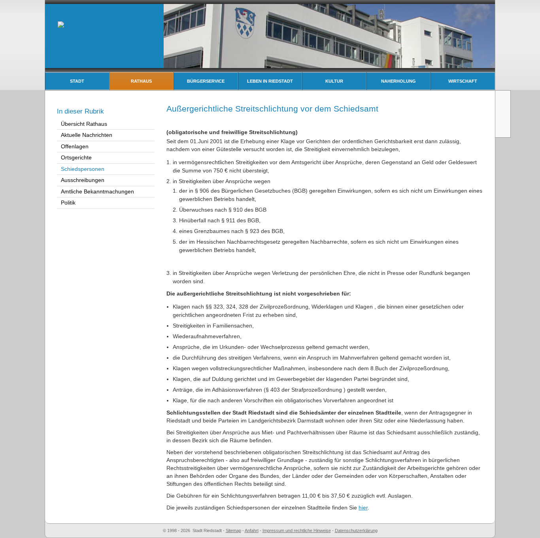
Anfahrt (252, 530)
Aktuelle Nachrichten (86, 135)
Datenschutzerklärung (356, 530)
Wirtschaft (462, 81)
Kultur (334, 81)
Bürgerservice (206, 81)
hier (363, 507)
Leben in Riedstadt (270, 81)
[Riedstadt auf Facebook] (503, 128)
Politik (68, 202)
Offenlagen (75, 146)
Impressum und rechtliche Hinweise (296, 530)
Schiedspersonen (82, 169)
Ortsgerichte (76, 157)
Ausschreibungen (82, 180)
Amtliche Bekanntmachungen (97, 191)
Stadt (77, 81)
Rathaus (141, 81)
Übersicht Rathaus (84, 124)
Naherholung (398, 81)
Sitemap (233, 530)
